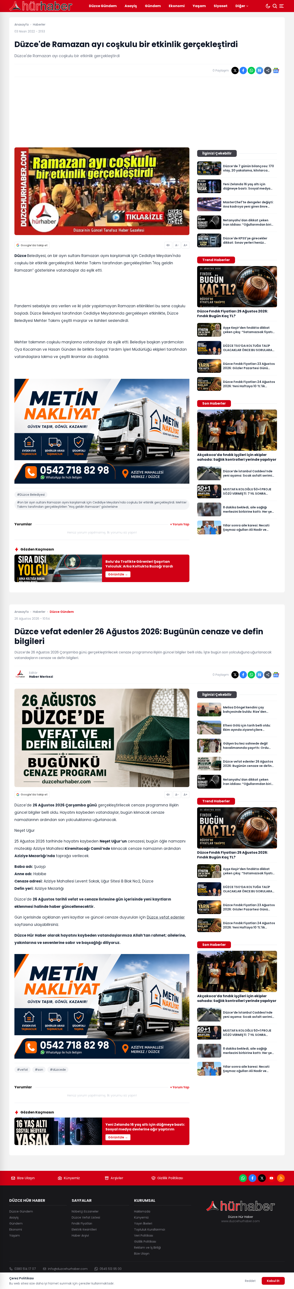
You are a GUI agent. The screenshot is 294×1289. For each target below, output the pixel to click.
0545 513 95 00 (111, 1269)
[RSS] (281, 1178)
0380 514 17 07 (25, 1269)
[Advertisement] (147, 112)
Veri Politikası (143, 1235)
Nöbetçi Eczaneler (85, 1211)
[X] (262, 1178)
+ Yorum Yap (179, 524)
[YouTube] (271, 1178)
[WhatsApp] (243, 1178)
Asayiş (131, 5)
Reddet (250, 1281)
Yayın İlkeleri (143, 1223)
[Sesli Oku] (168, 245)
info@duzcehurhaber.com (68, 1269)
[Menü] (282, 6)
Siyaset (220, 5)
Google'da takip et (34, 245)
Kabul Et (273, 1281)
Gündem (153, 5)
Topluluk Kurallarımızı (149, 1229)
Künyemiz (72, 1178)
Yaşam (199, 5)
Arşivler (117, 1178)
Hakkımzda (142, 1211)
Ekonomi (177, 5)
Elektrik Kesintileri (84, 1229)
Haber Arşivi (80, 1235)
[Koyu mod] (268, 6)
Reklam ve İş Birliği (147, 1247)
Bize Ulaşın (26, 1178)
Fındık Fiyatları (82, 1223)
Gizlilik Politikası (170, 1178)
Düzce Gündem (103, 5)
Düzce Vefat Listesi (86, 1217)
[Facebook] (252, 1178)
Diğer (240, 5)
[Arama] (274, 6)
